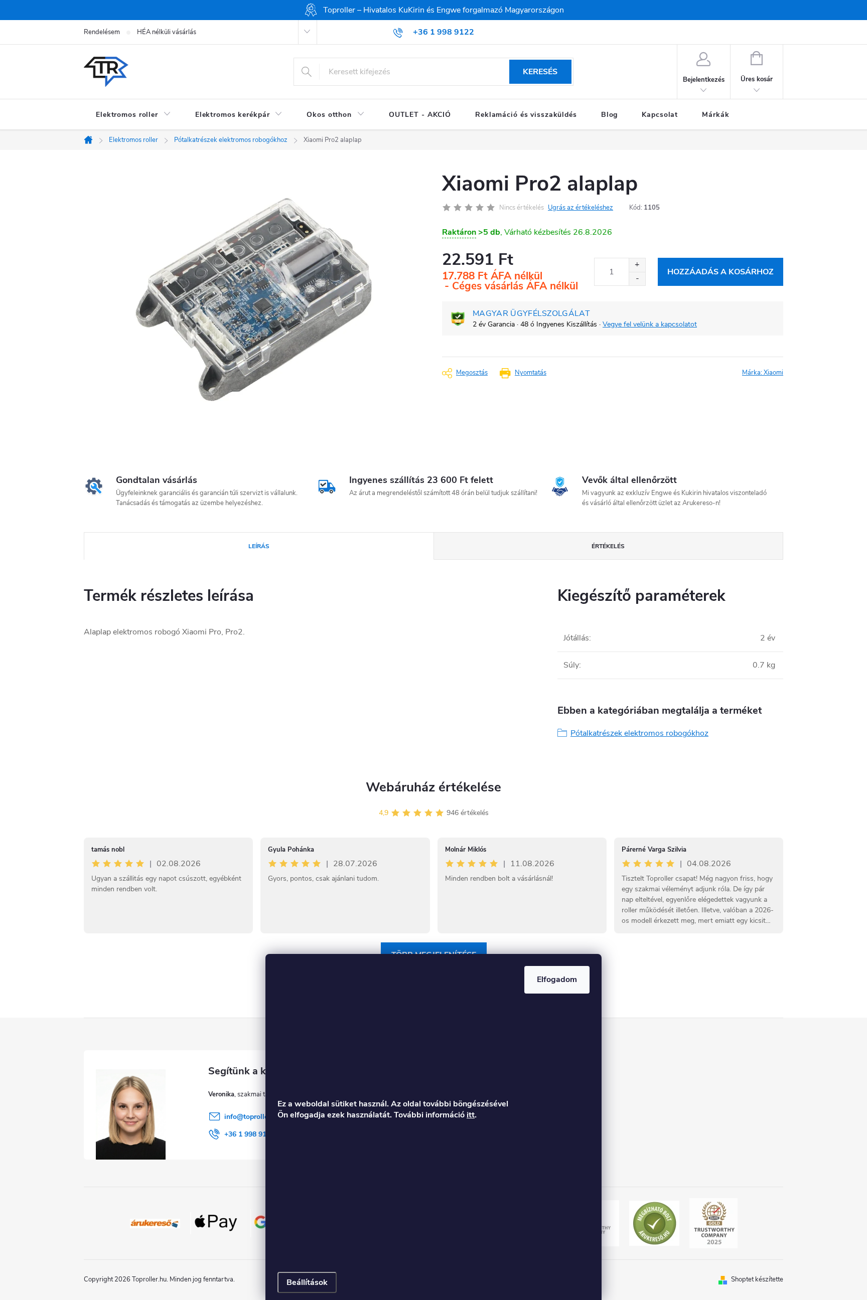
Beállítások (307, 1282)
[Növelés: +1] (637, 265)
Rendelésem (102, 32)
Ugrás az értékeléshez (580, 208)
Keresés (540, 71)
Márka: (762, 372)
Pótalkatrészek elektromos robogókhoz (639, 733)
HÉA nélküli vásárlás (166, 32)
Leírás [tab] (258, 546)
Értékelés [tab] (608, 546)
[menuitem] (133, 114)
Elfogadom (557, 979)
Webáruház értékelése (433, 787)
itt (471, 1114)
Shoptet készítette (757, 1279)
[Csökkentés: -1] (637, 278)
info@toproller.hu (252, 1116)
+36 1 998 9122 (249, 1134)
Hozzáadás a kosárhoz (720, 271)
